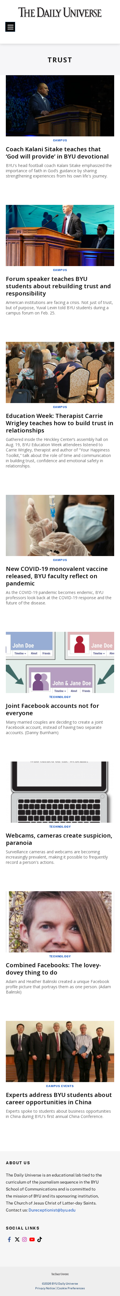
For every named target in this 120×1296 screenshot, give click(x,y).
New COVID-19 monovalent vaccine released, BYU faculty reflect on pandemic (57, 576)
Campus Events (60, 1086)
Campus (60, 140)
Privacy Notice (45, 1288)
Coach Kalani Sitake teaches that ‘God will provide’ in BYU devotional (57, 152)
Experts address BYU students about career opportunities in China (59, 1098)
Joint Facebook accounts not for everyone (52, 709)
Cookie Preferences (71, 1288)
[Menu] (10, 27)
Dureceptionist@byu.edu (52, 1209)
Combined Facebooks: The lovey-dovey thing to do (53, 968)
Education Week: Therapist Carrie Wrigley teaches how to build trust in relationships (59, 423)
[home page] (60, 14)
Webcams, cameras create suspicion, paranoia (59, 839)
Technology (60, 697)
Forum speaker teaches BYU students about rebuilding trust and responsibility (58, 286)
